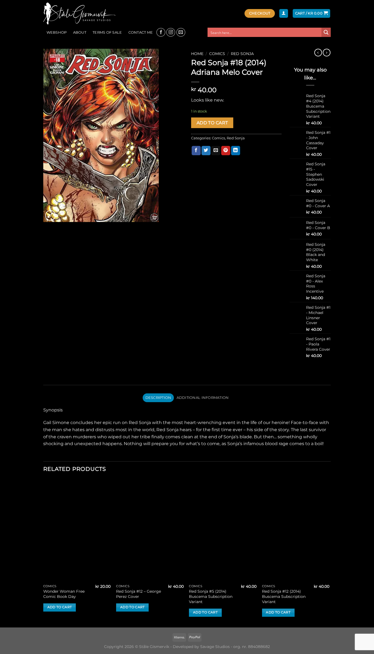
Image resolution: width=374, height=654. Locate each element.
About (79, 32)
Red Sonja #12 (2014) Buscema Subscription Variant (284, 596)
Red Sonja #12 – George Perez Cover (138, 594)
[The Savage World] (82, 13)
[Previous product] (326, 52)
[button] (283, 13)
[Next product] (318, 52)
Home (197, 53)
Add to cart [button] (59, 607)
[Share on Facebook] (196, 150)
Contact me (140, 32)
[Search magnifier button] (326, 32)
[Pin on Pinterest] (225, 150)
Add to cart (212, 122)
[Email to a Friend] (215, 150)
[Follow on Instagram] (170, 32)
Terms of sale (107, 32)
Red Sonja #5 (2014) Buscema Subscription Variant (210, 596)
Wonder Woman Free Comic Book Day (64, 594)
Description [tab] (158, 398)
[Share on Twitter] (206, 150)
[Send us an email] (180, 32)
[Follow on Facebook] (160, 32)
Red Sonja (242, 53)
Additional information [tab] (203, 398)
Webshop (57, 32)
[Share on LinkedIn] (235, 150)
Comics (217, 53)
